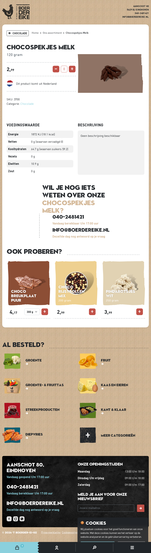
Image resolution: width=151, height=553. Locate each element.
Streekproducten (42, 409)
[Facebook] (9, 518)
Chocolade (27, 104)
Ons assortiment (52, 33)
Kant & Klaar (113, 409)
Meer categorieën (118, 435)
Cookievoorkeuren (72, 532)
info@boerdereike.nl (135, 16)
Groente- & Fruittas (44, 385)
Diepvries (34, 434)
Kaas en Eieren (114, 385)
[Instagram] (15, 518)
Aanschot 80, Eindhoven (25, 467)
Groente (33, 360)
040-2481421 (142, 13)
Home (35, 33)
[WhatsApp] (22, 518)
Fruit (106, 360)
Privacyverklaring (50, 532)
